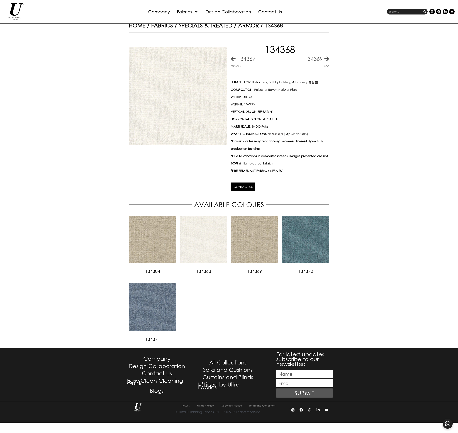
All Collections (228, 362)
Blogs (157, 390)
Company (159, 11)
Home (137, 25)
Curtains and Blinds (228, 377)
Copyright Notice (231, 405)
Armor (248, 25)
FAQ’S (186, 405)
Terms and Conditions (262, 405)
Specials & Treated (205, 25)
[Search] (424, 11)
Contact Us (270, 11)
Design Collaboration (228, 11)
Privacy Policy (205, 405)
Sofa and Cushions (228, 369)
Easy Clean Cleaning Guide (155, 381)
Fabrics (184, 11)
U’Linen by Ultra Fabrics (219, 385)
